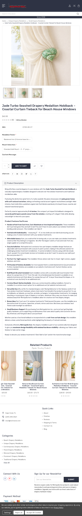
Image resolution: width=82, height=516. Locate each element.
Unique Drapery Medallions (13, 443)
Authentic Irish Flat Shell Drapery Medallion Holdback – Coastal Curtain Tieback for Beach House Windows (65, 387)
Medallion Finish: (9, 135)
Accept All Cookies (34, 512)
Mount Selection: (9, 145)
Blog (45, 429)
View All (7, 463)
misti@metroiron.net (12, 421)
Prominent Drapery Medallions (15, 456)
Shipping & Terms (50, 423)
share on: (5, 174)
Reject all (18, 512)
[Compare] (74, 7)
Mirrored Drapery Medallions (14, 453)
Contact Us (48, 426)
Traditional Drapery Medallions (15, 459)
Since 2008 (41, 17)
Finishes (47, 416)
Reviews (47, 419)
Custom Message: (9, 155)
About (46, 413)
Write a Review (21, 120)
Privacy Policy (58, 508)
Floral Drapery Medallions (13, 450)
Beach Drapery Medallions (13, 440)
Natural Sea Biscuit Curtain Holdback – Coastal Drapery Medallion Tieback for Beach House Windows (33, 387)
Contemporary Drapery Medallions (16, 447)
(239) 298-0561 (11, 417)
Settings (7, 512)
